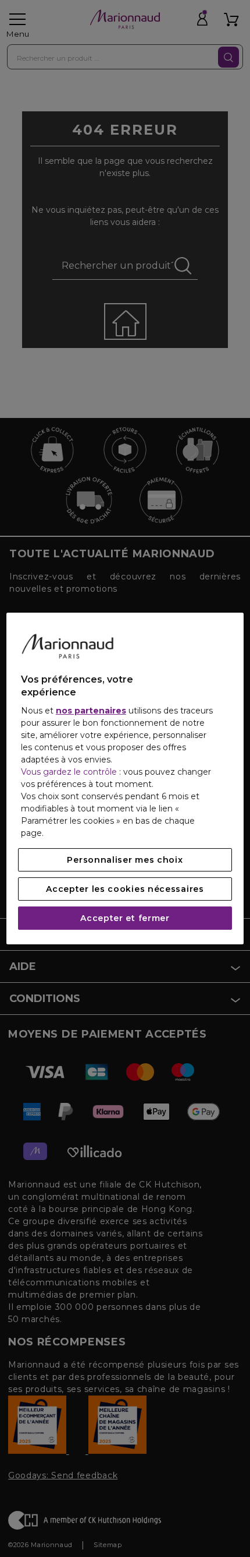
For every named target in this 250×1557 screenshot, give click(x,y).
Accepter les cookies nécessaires (124, 889)
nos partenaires (91, 710)
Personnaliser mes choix (125, 860)
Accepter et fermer (125, 918)
